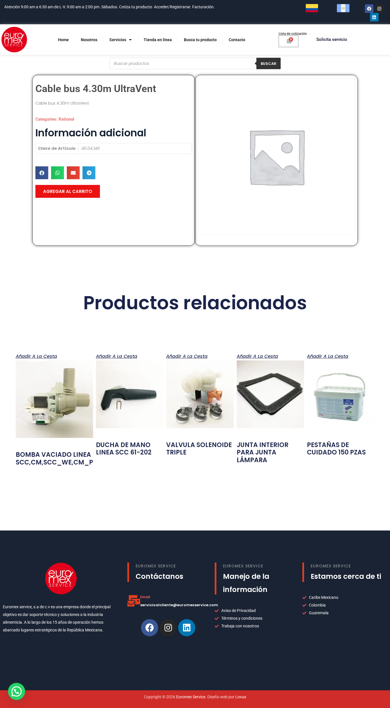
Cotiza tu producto (135, 7)
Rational (66, 119)
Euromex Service (190, 697)
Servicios (117, 39)
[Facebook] (369, 8)
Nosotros (89, 39)
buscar (268, 63)
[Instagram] (379, 8)
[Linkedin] (186, 627)
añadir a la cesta (36, 356)
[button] (41, 172)
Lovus (240, 697)
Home (63, 39)
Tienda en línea (158, 39)
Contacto (237, 39)
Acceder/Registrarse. (172, 7)
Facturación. (204, 7)
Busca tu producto (200, 39)
